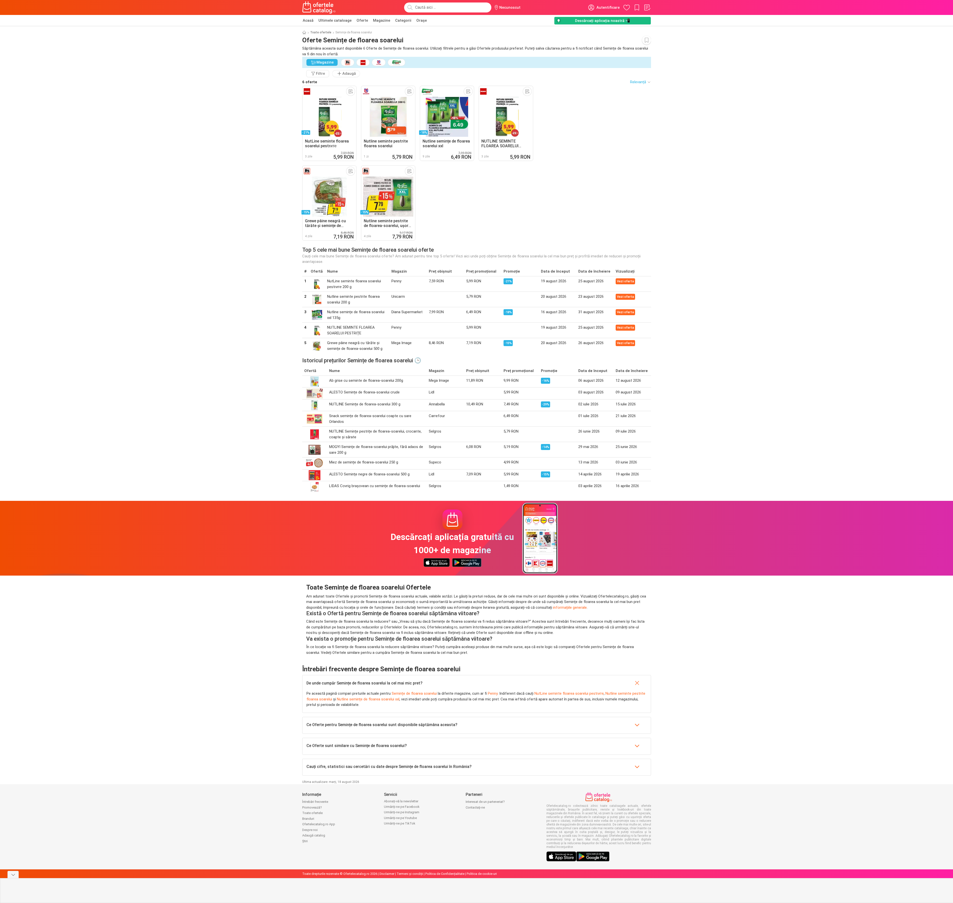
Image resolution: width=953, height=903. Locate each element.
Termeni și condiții (410, 874)
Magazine (381, 20)
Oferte (362, 20)
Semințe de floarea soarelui (414, 693)
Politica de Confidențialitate (444, 874)
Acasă (308, 20)
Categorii (403, 20)
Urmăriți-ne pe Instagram (401, 812)
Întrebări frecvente (315, 802)
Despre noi (310, 830)
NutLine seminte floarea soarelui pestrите (569, 693)
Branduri (308, 819)
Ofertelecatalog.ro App (318, 824)
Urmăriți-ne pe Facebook (402, 807)
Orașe (421, 20)
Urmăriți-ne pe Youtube (400, 818)
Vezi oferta (625, 281)
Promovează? (312, 807)
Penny (493, 693)
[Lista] (647, 7)
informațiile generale (570, 607)
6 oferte (309, 82)
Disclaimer (386, 874)
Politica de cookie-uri (482, 874)
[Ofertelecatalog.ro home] (319, 7)
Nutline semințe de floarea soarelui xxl (368, 699)
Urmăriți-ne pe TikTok (399, 823)
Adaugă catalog (313, 835)
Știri (305, 841)
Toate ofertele (320, 32)
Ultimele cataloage (335, 20)
